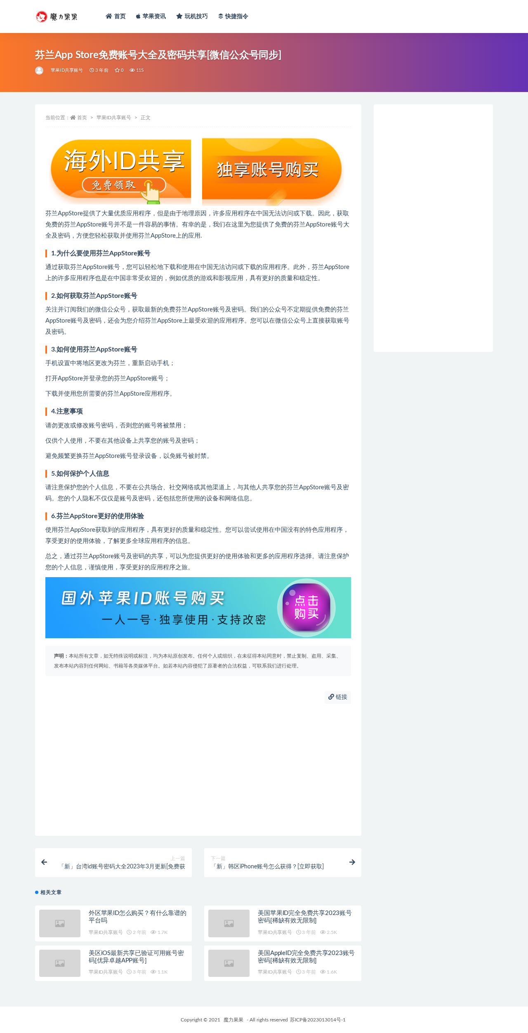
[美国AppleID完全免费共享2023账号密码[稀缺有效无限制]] (229, 963)
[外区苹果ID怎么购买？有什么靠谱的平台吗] (59, 923)
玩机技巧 (196, 16)
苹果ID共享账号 (67, 70)
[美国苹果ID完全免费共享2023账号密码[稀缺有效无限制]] (229, 923)
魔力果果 (233, 1019)
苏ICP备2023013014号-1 (318, 1019)
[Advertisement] (198, 770)
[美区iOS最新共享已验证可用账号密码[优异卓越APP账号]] (59, 963)
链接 (340, 697)
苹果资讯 (154, 16)
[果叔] (40, 70)
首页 (120, 16)
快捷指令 (237, 16)
